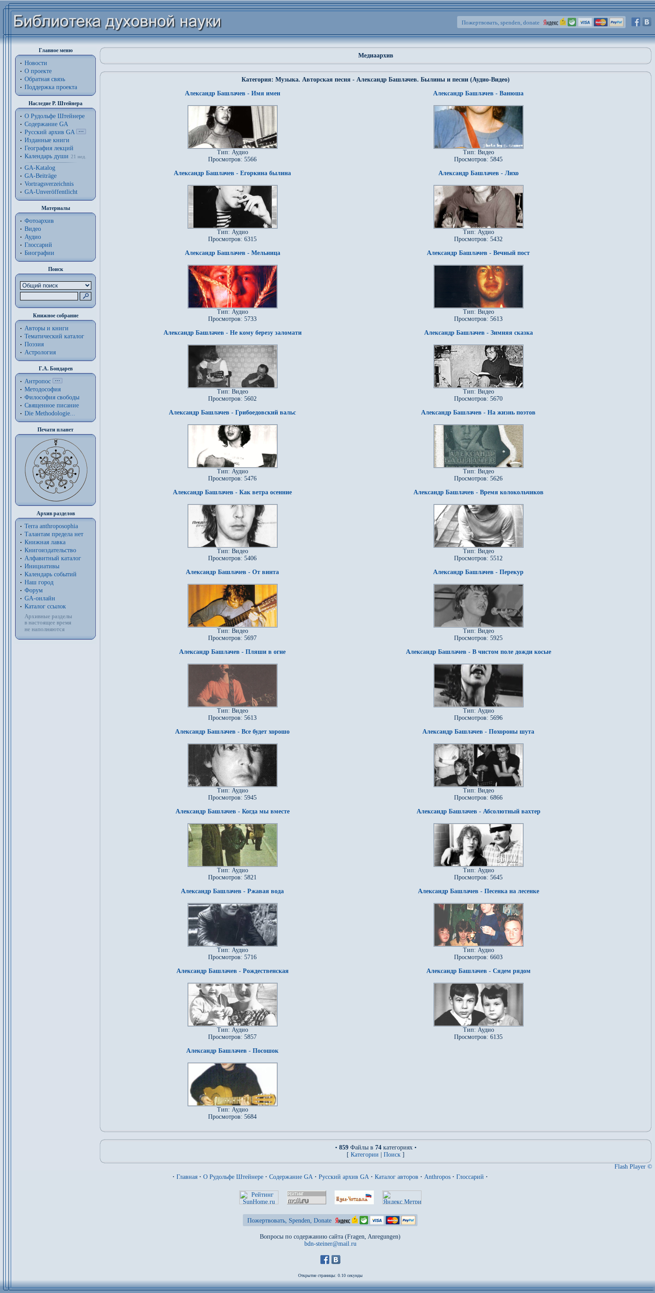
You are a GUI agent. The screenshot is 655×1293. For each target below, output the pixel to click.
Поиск (392, 1154)
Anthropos (437, 1177)
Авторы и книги (47, 328)
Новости (36, 63)
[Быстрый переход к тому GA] (81, 132)
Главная (186, 1177)
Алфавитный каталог (53, 558)
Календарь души (47, 156)
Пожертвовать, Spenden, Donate (289, 1220)
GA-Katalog (40, 167)
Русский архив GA (49, 132)
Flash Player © (633, 1166)
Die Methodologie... (50, 413)
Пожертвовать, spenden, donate (501, 22)
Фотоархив (39, 221)
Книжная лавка (45, 542)
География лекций (49, 148)
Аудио (33, 237)
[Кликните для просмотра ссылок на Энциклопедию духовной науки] (57, 381)
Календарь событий (51, 574)
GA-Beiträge (41, 175)
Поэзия (34, 344)
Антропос (38, 381)
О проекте (38, 71)
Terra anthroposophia (51, 526)
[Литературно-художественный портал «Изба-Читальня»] (354, 1202)
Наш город (39, 582)
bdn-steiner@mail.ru (330, 1243)
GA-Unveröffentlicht (51, 192)
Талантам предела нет (54, 534)
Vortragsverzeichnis (49, 184)
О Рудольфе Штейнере (233, 1177)
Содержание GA (46, 124)
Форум (34, 590)
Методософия (43, 389)
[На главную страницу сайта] (117, 43)
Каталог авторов (396, 1177)
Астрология (40, 352)
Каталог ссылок (45, 606)
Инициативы (42, 566)
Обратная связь (45, 79)
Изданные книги (47, 140)
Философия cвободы (52, 397)
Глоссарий (38, 245)
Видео (33, 229)
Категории (365, 1154)
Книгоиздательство (50, 550)
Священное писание (52, 405)
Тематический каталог (54, 336)
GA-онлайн (40, 598)
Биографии (39, 253)
